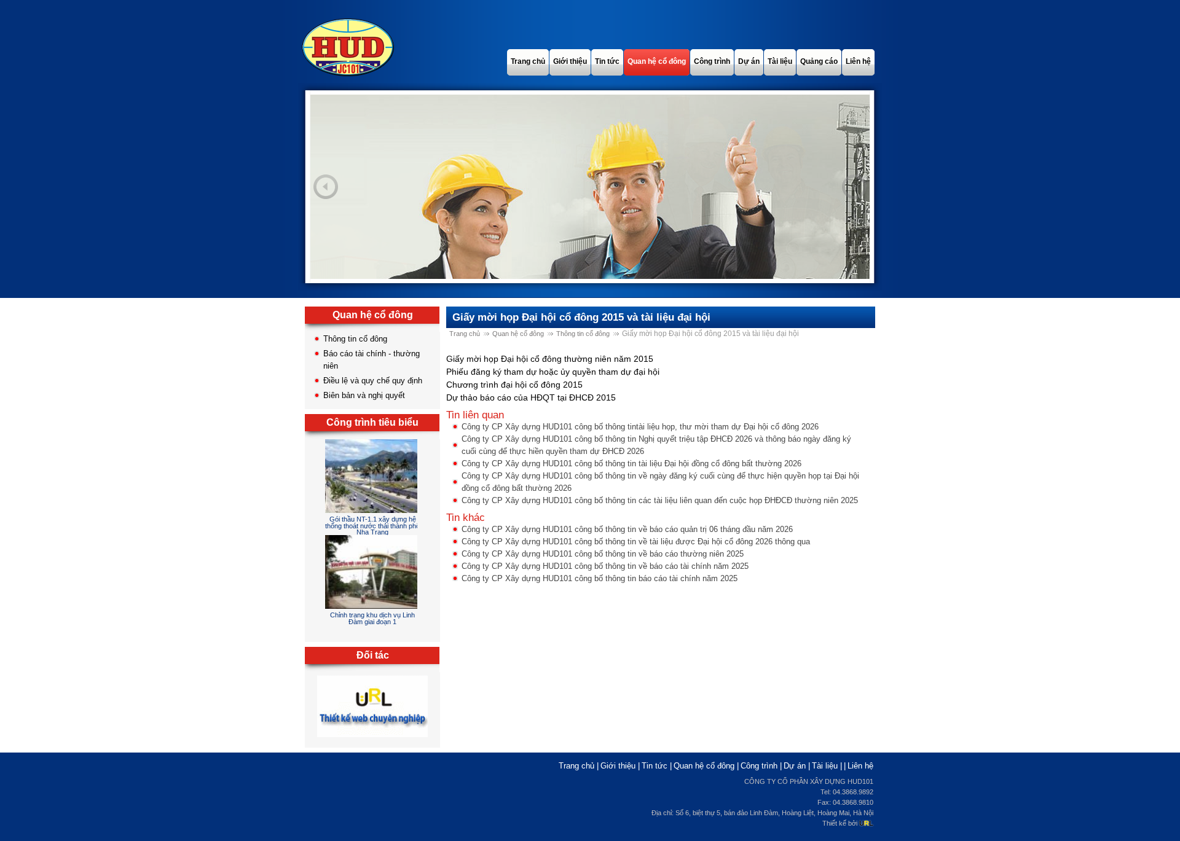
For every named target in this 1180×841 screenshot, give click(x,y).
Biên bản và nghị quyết (364, 395)
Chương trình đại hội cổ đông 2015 (514, 384)
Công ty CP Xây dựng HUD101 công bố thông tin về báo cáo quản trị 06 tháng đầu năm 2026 (627, 529)
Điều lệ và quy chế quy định (372, 380)
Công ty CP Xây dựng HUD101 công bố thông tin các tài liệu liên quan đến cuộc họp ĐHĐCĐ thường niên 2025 (660, 500)
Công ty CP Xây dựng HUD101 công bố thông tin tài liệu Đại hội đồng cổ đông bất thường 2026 (631, 463)
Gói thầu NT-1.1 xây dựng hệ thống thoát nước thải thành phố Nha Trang (372, 525)
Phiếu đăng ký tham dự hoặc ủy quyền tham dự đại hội (552, 372)
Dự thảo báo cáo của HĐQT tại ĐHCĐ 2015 (531, 397)
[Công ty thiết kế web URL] (372, 737)
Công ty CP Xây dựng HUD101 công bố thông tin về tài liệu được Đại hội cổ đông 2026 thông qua (636, 541)
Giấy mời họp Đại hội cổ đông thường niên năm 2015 (549, 359)
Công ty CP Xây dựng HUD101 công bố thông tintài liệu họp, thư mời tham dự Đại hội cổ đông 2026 (640, 426)
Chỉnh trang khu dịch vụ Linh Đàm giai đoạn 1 (372, 618)
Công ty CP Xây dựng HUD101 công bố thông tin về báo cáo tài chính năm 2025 (605, 566)
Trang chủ (464, 333)
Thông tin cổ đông (355, 338)
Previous (325, 187)
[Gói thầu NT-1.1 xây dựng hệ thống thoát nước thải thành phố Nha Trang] (374, 510)
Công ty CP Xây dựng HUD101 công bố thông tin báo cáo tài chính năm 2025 (600, 578)
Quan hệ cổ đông (518, 333)
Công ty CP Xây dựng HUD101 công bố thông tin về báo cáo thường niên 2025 (603, 553)
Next (854, 187)
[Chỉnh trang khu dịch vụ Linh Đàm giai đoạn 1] (380, 606)
